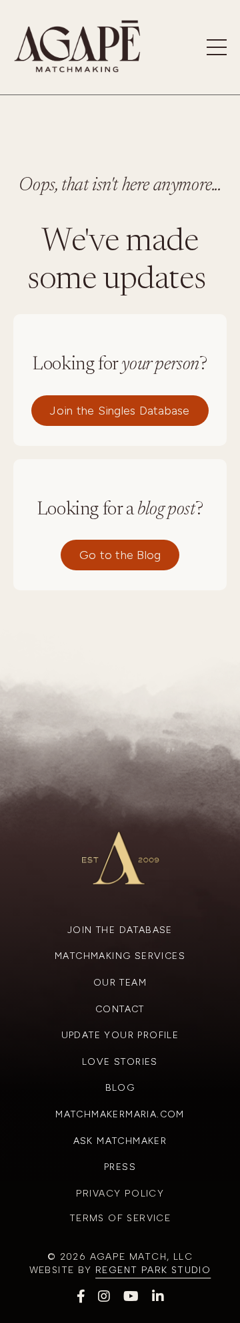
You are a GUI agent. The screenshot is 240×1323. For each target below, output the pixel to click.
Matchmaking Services (120, 956)
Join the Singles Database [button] (119, 410)
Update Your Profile (120, 1035)
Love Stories (120, 1061)
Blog (120, 1087)
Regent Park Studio (153, 1270)
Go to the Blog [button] (120, 555)
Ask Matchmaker (120, 1141)
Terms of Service (120, 1218)
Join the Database (120, 930)
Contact (120, 1009)
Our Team (120, 982)
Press (120, 1167)
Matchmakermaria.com (120, 1114)
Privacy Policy (120, 1193)
